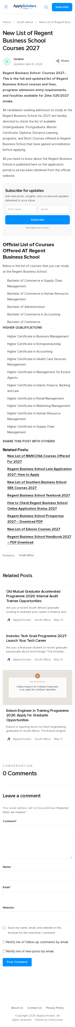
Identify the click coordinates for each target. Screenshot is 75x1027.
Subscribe (62, 7)
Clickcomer (55, 1019)
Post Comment (17, 962)
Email (7, 887)
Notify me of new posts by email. (30, 951)
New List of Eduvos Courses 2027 (33, 529)
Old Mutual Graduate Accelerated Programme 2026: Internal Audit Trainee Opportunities (33, 596)
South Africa (25, 22)
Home (7, 22)
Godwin (19, 59)
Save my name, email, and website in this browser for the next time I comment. (34, 930)
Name (7, 867)
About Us (17, 1007)
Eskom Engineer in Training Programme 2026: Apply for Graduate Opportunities (37, 715)
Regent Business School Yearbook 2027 (38, 495)
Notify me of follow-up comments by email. (37, 942)
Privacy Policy (55, 1007)
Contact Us (34, 1007)
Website (8, 907)
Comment (10, 821)
